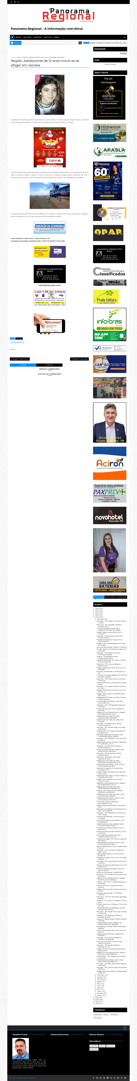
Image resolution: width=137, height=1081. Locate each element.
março (99, 991)
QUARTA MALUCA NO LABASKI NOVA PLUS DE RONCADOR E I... (110, 825)
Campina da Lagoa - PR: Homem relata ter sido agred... (112, 840)
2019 (97, 1001)
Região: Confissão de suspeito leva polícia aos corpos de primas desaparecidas (94, 43)
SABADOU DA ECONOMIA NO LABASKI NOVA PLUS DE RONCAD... (111, 879)
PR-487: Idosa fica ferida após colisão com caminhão (111, 650)
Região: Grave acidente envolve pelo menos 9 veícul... (109, 780)
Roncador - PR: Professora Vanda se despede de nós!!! (109, 916)
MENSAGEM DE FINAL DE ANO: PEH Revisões (110, 721)
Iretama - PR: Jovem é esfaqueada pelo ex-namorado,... (112, 883)
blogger (23, 365)
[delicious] (125, 1077)
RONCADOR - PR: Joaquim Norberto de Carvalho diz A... (111, 732)
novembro (101, 975)
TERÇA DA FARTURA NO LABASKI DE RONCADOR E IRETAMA (110, 750)
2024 (97, 613)
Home (13, 57)
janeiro (99, 995)
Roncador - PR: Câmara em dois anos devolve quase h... (110, 637)
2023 (97, 615)
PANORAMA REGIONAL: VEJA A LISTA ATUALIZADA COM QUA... (110, 799)
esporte (97, 1014)
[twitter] (14, 2)
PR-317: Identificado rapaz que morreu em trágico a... (111, 931)
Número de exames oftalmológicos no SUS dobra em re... (112, 866)
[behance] (118, 1077)
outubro (100, 977)
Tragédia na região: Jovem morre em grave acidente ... (112, 858)
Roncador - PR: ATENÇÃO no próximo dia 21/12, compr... (111, 813)
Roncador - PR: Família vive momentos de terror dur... (111, 875)
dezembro (101, 619)
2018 (97, 1003)
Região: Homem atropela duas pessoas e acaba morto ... (111, 950)
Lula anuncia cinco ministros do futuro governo (110, 886)
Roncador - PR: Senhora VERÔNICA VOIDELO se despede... (109, 938)
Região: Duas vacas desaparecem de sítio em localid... (111, 644)
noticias (62, 42)
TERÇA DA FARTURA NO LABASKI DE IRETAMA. (110, 935)
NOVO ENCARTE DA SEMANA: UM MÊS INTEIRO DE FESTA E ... (111, 909)
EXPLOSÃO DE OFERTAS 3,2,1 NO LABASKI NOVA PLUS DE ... (109, 836)
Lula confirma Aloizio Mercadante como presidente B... (111, 821)
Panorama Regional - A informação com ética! (47, 29)
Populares (110, 597)
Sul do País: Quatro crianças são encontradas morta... (108, 802)
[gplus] (100, 1077)
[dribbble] (111, 1077)
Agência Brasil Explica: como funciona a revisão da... (110, 854)
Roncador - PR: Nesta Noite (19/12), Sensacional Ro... (109, 754)
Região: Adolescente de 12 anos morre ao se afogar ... (111, 668)
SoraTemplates (15, 1078)
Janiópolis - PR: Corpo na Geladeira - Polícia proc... (111, 901)
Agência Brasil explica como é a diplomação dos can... (112, 847)
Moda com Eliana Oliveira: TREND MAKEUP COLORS (112, 920)
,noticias (40, 69)
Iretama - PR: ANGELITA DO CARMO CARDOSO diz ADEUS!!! (110, 791)
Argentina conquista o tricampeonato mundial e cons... (110, 769)
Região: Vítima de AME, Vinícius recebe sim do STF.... (112, 890)
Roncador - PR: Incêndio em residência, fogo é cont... (110, 851)
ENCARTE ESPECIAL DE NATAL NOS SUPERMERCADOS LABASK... (110, 735)
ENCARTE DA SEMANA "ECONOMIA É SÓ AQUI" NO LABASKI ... (112, 810)
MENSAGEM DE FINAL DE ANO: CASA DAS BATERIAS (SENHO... (110, 795)
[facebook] (11, 2)
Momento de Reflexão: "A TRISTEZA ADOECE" (109, 894)
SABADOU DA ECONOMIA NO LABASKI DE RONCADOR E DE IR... (111, 713)
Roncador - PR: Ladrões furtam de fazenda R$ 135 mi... (112, 968)
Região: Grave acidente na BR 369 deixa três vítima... (110, 694)
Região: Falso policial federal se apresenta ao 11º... (111, 806)
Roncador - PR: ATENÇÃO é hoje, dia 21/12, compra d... (111, 739)
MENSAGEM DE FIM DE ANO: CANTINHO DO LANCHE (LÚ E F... (112, 743)
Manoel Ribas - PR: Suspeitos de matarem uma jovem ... (111, 957)
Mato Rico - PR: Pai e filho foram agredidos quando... (112, 897)
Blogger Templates (28, 1078)
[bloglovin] (107, 1077)
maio (99, 987)
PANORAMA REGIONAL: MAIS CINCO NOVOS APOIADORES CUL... (110, 961)
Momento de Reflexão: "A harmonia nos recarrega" (111, 817)
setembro (100, 979)
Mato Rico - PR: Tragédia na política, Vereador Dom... (109, 625)
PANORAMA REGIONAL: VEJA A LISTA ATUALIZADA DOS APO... (110, 765)
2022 (97, 617)
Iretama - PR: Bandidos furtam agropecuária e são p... (107, 657)
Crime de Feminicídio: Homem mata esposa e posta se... (109, 942)
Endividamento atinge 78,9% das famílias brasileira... (111, 927)
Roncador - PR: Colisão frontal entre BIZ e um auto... (111, 687)
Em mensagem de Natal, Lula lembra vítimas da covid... (110, 702)
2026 (97, 609)
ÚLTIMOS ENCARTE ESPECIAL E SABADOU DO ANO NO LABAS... (109, 629)
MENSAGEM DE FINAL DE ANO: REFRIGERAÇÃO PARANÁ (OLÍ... (109, 788)
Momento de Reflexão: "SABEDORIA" (110, 872)
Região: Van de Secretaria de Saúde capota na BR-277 (112, 972)
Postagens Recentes (98, 597)
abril (98, 989)
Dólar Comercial (110, 64)
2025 (97, 611)
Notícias (27, 37)
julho (99, 983)
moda (106, 1014)
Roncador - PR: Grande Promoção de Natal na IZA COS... (112, 912)
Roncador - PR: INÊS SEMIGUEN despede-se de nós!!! (112, 964)
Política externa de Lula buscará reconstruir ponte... (112, 683)
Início (18, 37)
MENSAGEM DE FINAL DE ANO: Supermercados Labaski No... (108, 717)
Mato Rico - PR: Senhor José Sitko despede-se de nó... (109, 758)
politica (97, 1018)
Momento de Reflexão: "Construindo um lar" (111, 672)
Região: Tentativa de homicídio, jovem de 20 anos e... (111, 691)
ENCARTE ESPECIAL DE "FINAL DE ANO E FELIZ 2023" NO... (111, 661)
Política (48, 37)
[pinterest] (104, 1077)
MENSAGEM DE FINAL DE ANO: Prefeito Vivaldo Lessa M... (111, 698)
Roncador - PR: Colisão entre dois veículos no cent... (111, 622)
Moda (56, 37)
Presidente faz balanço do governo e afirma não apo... (109, 640)
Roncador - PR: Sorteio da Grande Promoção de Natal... (108, 654)
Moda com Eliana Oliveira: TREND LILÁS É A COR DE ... (111, 832)
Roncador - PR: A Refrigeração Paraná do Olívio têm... (111, 706)
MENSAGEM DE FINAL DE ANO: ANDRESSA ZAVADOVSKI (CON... (109, 761)
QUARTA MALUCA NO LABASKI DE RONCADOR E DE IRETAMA (109, 923)
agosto (99, 981)
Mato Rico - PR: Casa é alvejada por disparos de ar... (109, 665)
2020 (97, 999)
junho (99, 985)
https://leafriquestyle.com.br (50, 285)
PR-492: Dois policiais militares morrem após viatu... (110, 828)
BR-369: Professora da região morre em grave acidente (110, 869)
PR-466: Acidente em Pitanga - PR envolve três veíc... (112, 905)
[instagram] (18, 2)
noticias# (19, 338)
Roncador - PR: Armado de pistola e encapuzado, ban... (109, 747)
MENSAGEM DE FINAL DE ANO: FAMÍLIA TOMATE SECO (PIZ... (111, 776)
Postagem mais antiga (79, 359)
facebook (49, 365)
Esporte (37, 37)
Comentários (121, 597)
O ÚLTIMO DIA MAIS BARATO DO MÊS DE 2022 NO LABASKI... (112, 676)
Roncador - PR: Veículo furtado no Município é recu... (108, 946)
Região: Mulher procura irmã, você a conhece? (109, 633)
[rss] (114, 1077)
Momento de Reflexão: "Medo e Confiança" (112, 647)
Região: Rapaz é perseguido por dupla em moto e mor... (111, 773)
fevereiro (100, 993)
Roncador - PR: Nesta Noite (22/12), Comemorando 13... (109, 724)
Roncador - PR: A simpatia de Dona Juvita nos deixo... (111, 862)
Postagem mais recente (19, 359)
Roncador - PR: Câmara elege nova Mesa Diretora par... (111, 728)
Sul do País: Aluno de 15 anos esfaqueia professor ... (110, 709)
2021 (97, 997)
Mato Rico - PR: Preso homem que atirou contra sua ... (111, 680)
